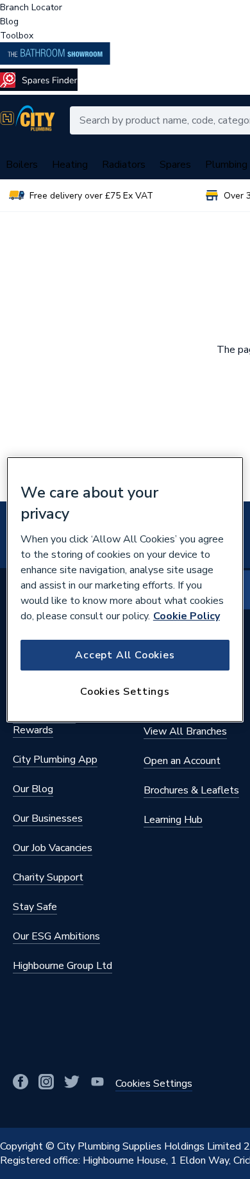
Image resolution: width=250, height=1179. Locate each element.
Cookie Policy (186, 616)
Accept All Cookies (124, 655)
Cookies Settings (125, 692)
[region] (125, 590)
